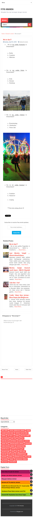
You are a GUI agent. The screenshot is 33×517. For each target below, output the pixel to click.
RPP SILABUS (11, 454)
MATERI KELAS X (5, 448)
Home (16, 369)
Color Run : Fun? (14, 283)
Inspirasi (20, 441)
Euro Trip (13, 438)
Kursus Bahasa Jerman (8, 446)
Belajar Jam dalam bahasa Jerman (12, 475)
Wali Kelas (4, 461)
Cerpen (3, 435)
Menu (5, 20)
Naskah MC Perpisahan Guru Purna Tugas (14, 494)
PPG (17, 451)
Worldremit (12, 461)
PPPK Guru (22, 451)
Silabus (10, 456)
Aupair (28, 430)
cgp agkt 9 (10, 435)
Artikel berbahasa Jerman (17, 430)
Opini (12, 451)
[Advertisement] (16, 397)
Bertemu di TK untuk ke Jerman (11, 482)
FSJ (23, 438)
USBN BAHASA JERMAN (21, 459)
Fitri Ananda (7, 9)
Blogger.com (20, 511)
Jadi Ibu (27, 441)
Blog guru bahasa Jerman (9, 479)
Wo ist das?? (13, 244)
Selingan (4, 456)
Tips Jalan (28, 456)
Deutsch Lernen (23, 42)
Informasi (13, 441)
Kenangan (28, 443)
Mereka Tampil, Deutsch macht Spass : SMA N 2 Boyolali (19, 269)
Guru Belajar (5, 441)
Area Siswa (4, 430)
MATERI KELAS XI (16, 448)
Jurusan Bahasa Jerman (16, 443)
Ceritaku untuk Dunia (21, 433)
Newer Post (5, 369)
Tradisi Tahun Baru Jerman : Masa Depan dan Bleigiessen (19, 296)
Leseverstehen (20, 446)
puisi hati (4, 454)
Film (19, 438)
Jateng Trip (4, 443)
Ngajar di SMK (5, 451)
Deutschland (5, 438)
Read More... (22, 250)
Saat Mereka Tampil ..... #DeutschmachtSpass (19, 254)
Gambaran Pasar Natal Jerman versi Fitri (13, 491)
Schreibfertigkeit (21, 454)
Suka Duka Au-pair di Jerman (10, 471)
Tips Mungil (4, 459)
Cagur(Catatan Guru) (7, 433)
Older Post (28, 369)
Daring (17, 435)
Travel (11, 459)
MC (23, 448)
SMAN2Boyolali (18, 456)
